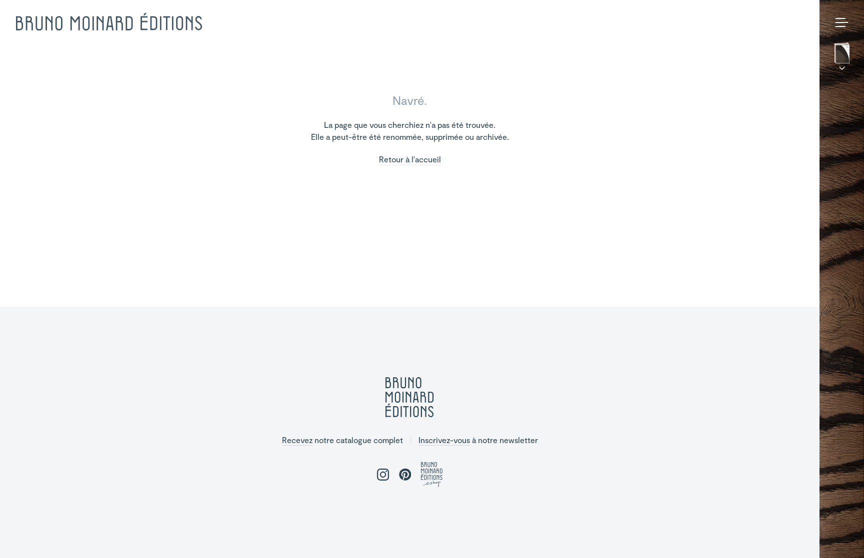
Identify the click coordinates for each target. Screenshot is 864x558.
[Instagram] (827, 536)
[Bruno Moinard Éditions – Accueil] (109, 22)
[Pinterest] (843, 536)
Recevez (297, 440)
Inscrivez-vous (444, 440)
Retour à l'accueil (410, 159)
